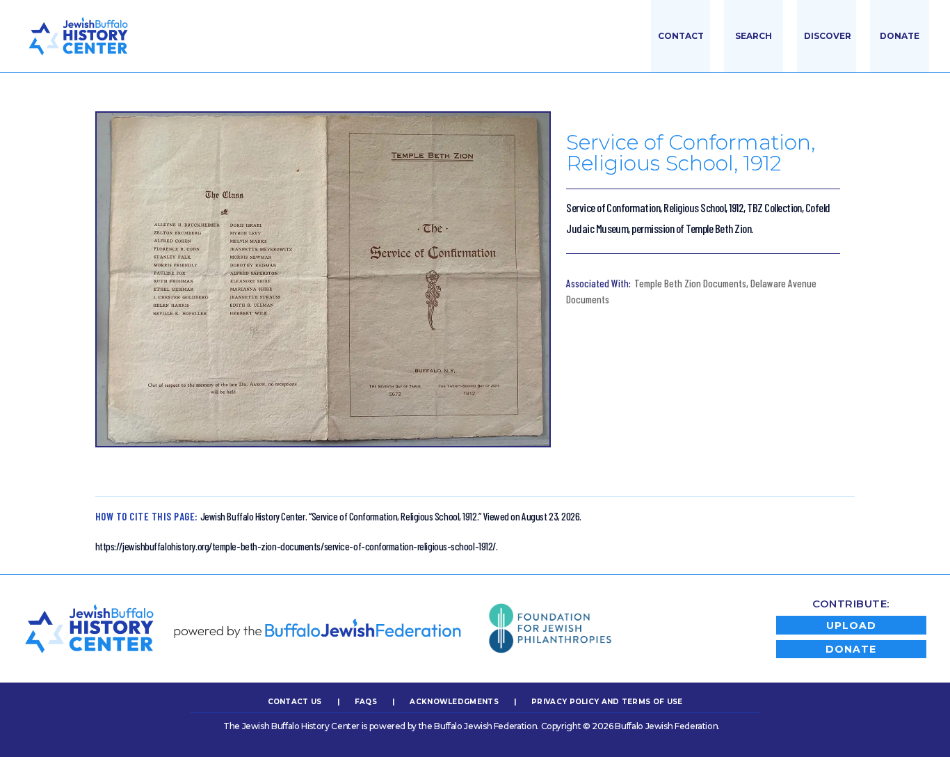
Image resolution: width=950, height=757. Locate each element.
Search (753, 36)
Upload (851, 625)
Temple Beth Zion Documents (690, 283)
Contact (681, 36)
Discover (827, 36)
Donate (899, 36)
